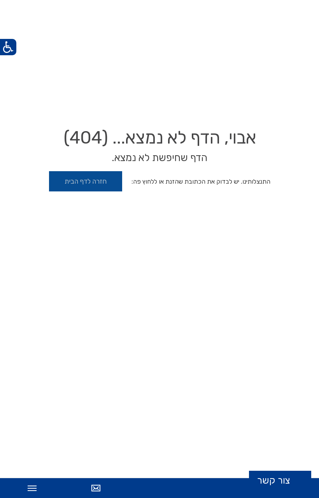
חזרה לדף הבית (86, 181)
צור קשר (273, 480)
